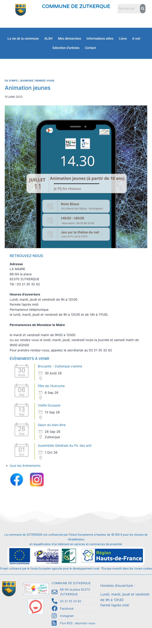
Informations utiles (99, 38)
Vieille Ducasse (49, 405)
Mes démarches (69, 38)
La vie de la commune (23, 38)
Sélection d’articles (65, 48)
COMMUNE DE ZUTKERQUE (76, 6)
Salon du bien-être (52, 425)
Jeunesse (26, 80)
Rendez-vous (44, 80)
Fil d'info (11, 80)
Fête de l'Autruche (51, 386)
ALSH (48, 38)
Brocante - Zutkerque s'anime (60, 366)
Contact (90, 48)
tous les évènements (25, 465)
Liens (123, 38)
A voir (136, 38)
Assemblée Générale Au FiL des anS (64, 445)
